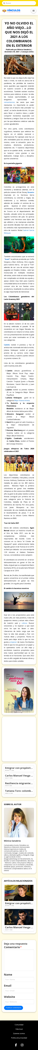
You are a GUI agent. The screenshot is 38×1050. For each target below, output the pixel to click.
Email (7, 985)
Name (8, 974)
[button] (33, 10)
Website (9, 997)
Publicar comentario (13, 1008)
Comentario (13, 947)
